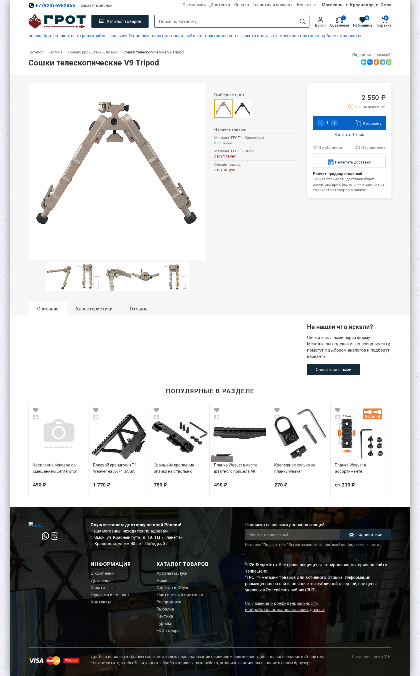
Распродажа (169, 602)
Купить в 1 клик (349, 134)
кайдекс (194, 35)
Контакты (307, 4)
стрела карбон (92, 35)
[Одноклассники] (376, 62)
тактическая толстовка (295, 35)
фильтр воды (254, 35)
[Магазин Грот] (57, 21)
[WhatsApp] (388, 62)
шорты (67, 35)
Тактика (165, 616)
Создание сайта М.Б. (371, 656)
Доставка (220, 4)
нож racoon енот (222, 35)
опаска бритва (43, 35)
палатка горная (167, 35)
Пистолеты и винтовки (180, 594)
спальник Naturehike (129, 35)
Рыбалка (165, 609)
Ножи (162, 580)
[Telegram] (382, 62)
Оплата (241, 4)
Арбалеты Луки (172, 573)
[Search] (302, 21)
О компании (194, 4)
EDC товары (169, 630)
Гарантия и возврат (273, 4)
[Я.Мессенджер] (363, 62)
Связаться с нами (333, 369)
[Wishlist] (35, 411)
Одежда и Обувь (173, 587)
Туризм (164, 623)
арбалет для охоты (341, 35)
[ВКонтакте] (370, 62)
